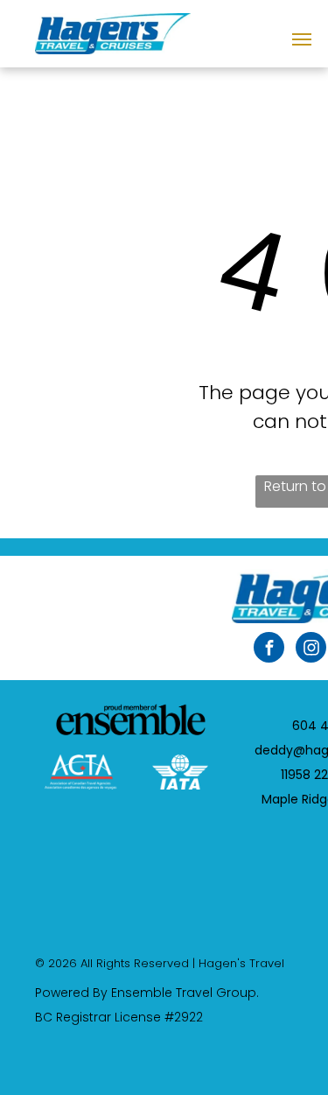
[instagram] (311, 649)
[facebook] (269, 649)
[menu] (301, 39)
